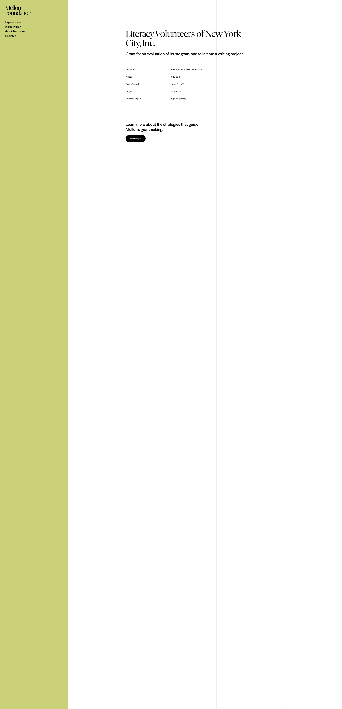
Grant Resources (15, 31)
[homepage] (18, 10)
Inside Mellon (13, 26)
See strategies (135, 138)
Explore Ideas (13, 22)
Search (9, 36)
